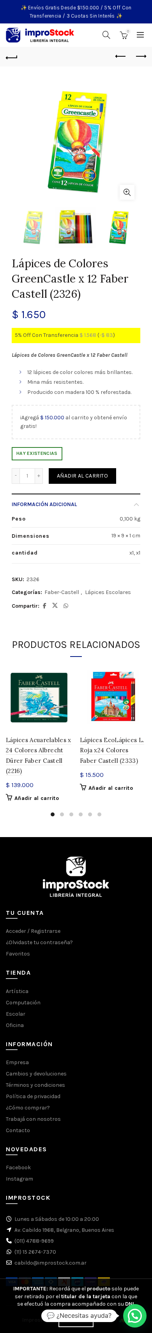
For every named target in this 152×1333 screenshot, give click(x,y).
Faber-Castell (61, 592)
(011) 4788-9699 (34, 1241)
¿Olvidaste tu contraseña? (39, 942)
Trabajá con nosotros (33, 1119)
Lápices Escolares (108, 592)
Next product (140, 56)
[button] (135, 1316)
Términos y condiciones (35, 1085)
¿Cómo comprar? (28, 1107)
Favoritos (18, 953)
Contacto (18, 1130)
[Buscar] (106, 35)
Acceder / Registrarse (33, 931)
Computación (23, 1002)
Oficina (15, 1025)
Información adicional (44, 504)
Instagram (19, 1179)
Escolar (15, 1014)
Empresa (17, 1062)
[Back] (11, 56)
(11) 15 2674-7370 (35, 1252)
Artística (17, 991)
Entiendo (76, 1320)
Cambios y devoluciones (36, 1073)
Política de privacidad (33, 1096)
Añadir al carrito (82, 475)
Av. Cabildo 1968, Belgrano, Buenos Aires (64, 1230)
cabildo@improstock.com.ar (50, 1263)
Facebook (18, 1167)
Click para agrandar (127, 192)
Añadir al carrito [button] (36, 798)
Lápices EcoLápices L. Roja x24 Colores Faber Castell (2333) (112, 750)
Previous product (121, 56)
